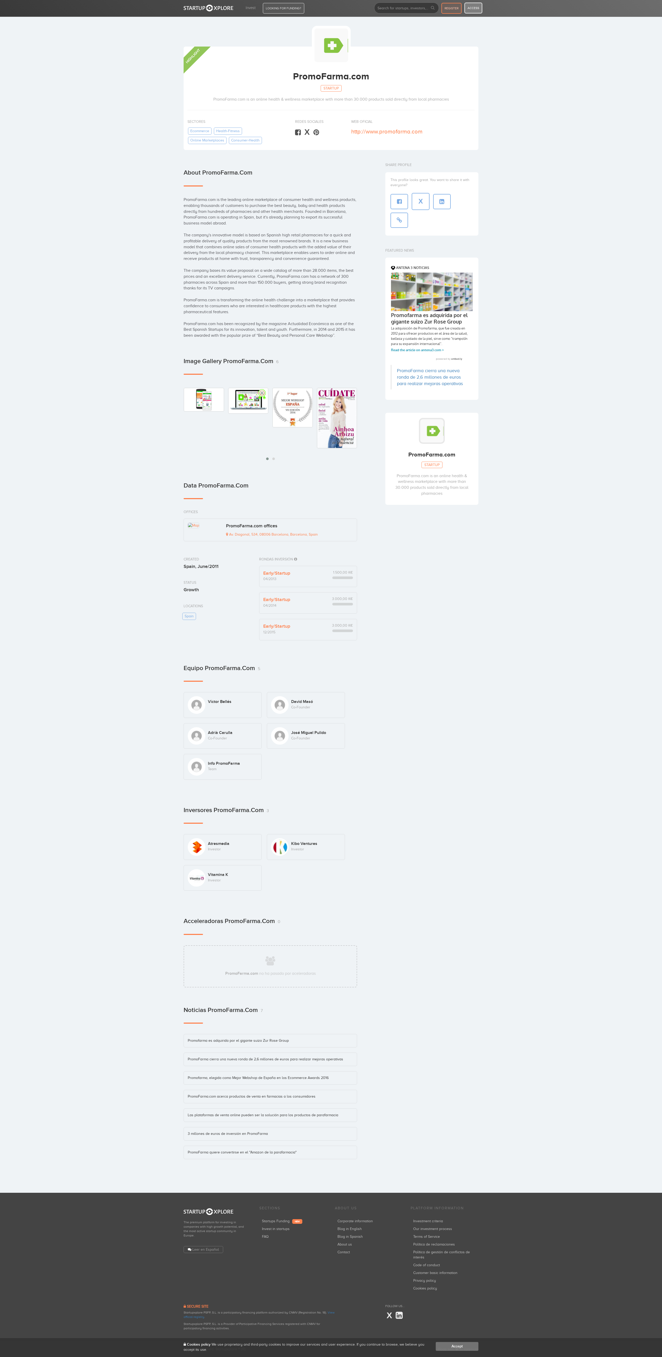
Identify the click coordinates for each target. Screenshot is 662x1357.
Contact (343, 1252)
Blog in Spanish (350, 1237)
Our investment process (432, 1229)
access (473, 8)
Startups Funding (281, 1221)
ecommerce (199, 131)
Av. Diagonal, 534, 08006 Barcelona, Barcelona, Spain (273, 534)
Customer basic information (435, 1273)
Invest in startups (276, 1229)
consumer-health (245, 140)
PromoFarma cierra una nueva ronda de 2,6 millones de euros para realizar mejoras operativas (265, 1059)
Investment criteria (428, 1221)
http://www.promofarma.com (387, 131)
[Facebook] (298, 132)
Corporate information (355, 1221)
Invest (250, 8)
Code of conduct (426, 1265)
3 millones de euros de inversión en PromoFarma (228, 1134)
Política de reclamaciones (434, 1244)
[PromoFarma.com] (204, 399)
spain (189, 616)
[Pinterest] (316, 132)
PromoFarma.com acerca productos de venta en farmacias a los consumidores (251, 1096)
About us (344, 1244)
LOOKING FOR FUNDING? (283, 8)
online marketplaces (207, 140)
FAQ (265, 1237)
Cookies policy (425, 1288)
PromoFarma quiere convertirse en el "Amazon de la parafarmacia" (242, 1152)
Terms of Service (426, 1237)
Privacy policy (424, 1281)
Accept (457, 1346)
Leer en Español (205, 1249)
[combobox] (406, 8)
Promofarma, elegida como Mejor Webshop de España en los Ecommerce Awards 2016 (258, 1078)
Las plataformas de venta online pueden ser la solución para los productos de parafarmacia (263, 1115)
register (451, 8)
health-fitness (228, 131)
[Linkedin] (399, 1316)
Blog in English (349, 1229)
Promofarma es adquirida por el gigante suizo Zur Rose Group (238, 1041)
